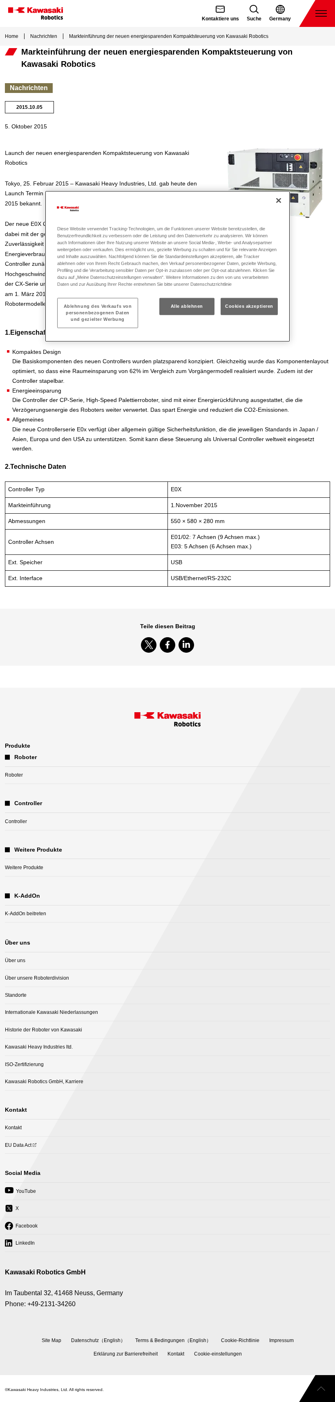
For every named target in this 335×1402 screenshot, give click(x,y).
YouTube (20, 1193)
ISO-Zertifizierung (24, 1064)
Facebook (21, 1228)
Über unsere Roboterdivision (37, 978)
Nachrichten (43, 36)
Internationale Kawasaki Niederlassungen (51, 1012)
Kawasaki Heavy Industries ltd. (39, 1047)
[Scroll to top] (317, 1388)
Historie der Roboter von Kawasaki (43, 1030)
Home (11, 36)
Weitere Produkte (24, 867)
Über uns (15, 960)
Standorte (16, 995)
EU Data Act (18, 1147)
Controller (16, 821)
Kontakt (13, 1127)
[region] (167, 266)
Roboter (14, 775)
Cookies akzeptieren (249, 306)
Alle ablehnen (187, 306)
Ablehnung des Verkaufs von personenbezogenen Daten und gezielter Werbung (98, 313)
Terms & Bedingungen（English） (173, 1340)
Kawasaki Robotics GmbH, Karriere (44, 1081)
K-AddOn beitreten (25, 913)
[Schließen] (279, 201)
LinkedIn (20, 1245)
